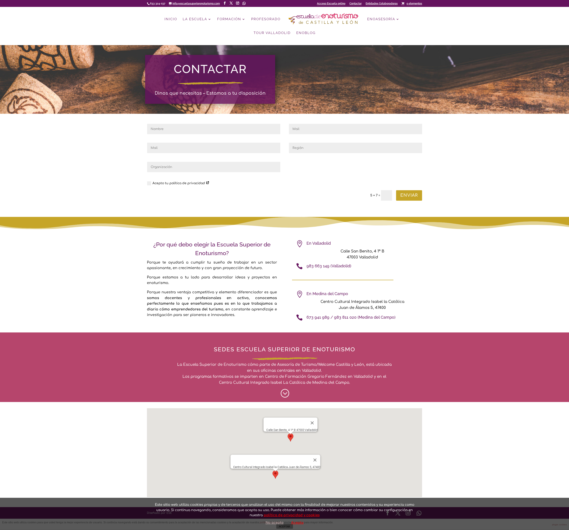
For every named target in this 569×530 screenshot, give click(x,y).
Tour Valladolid (272, 33)
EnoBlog (306, 33)
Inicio (170, 19)
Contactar (355, 3)
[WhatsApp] (244, 3)
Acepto (297, 523)
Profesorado (265, 19)
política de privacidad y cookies (292, 515)
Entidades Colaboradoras (382, 3)
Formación (229, 19)
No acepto (275, 523)
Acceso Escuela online (331, 3)
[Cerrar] (312, 423)
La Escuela (195, 19)
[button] (290, 438)
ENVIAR (409, 195)
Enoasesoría (381, 19)
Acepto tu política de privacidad (179, 183)
